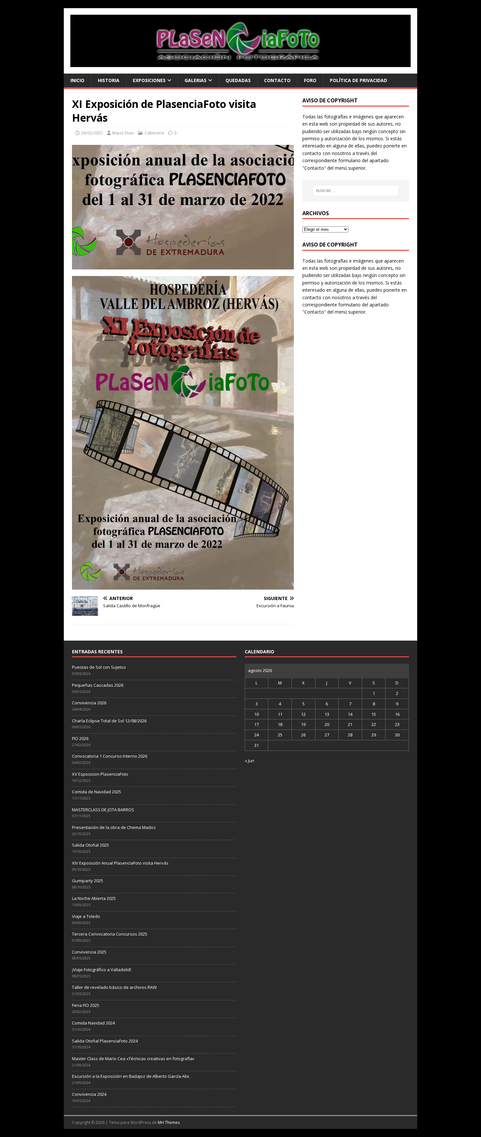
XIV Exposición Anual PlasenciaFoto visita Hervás (120, 863)
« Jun (249, 761)
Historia (108, 80)
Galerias (195, 80)
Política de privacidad (358, 80)
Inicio (77, 80)
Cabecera (154, 133)
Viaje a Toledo (86, 916)
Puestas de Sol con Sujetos (99, 667)
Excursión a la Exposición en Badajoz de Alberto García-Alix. (131, 1076)
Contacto (277, 80)
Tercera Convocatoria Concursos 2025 (109, 934)
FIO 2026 (80, 738)
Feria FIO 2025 (85, 1005)
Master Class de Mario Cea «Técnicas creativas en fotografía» (133, 1058)
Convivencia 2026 (89, 703)
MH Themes (169, 1122)
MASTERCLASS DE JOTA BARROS (103, 810)
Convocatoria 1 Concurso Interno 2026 (109, 756)
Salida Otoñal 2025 (90, 845)
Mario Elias (123, 133)
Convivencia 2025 (89, 952)
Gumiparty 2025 (87, 881)
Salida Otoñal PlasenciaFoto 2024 (105, 1041)
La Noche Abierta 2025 (94, 898)
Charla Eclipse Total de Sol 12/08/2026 (109, 721)
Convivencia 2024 (89, 1094)
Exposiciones (149, 80)
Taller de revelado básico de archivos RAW (114, 987)
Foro (310, 80)
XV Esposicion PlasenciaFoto (100, 774)
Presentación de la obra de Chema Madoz (114, 827)
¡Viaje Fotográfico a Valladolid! (101, 970)
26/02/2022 (92, 133)
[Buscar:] (356, 190)
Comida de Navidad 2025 (96, 792)
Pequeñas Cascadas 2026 (97, 685)
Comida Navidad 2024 (93, 1023)
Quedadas (238, 80)
